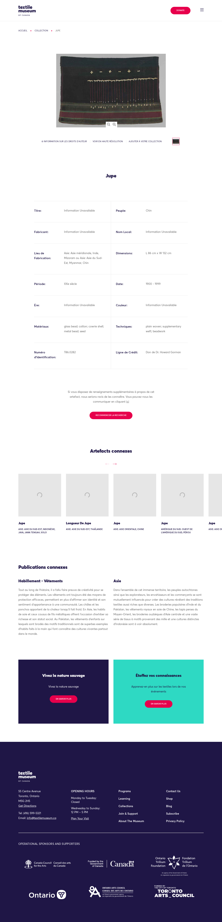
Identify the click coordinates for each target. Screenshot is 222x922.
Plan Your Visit (80, 818)
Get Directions (27, 806)
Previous (107, 464)
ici (127, 401)
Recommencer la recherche (111, 415)
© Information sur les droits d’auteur (64, 142)
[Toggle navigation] (202, 9)
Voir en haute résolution (108, 142)
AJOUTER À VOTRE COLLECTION (145, 142)
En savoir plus (63, 699)
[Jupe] (39, 495)
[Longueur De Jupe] (87, 495)
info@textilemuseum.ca (41, 818)
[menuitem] (134, 793)
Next (115, 464)
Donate (180, 11)
